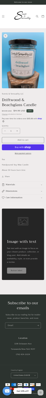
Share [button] (7, 177)
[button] (3, 16)
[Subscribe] (38, 325)
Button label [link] (16, 270)
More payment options (23, 153)
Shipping (4, 114)
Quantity (5, 126)
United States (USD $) (22, 375)
